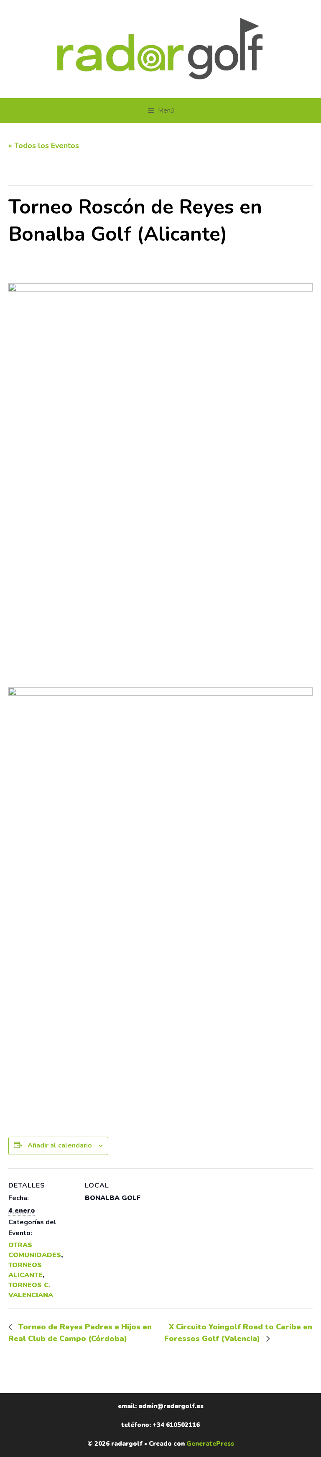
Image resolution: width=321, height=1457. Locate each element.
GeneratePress (210, 1443)
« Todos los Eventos (43, 146)
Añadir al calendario (60, 1145)
